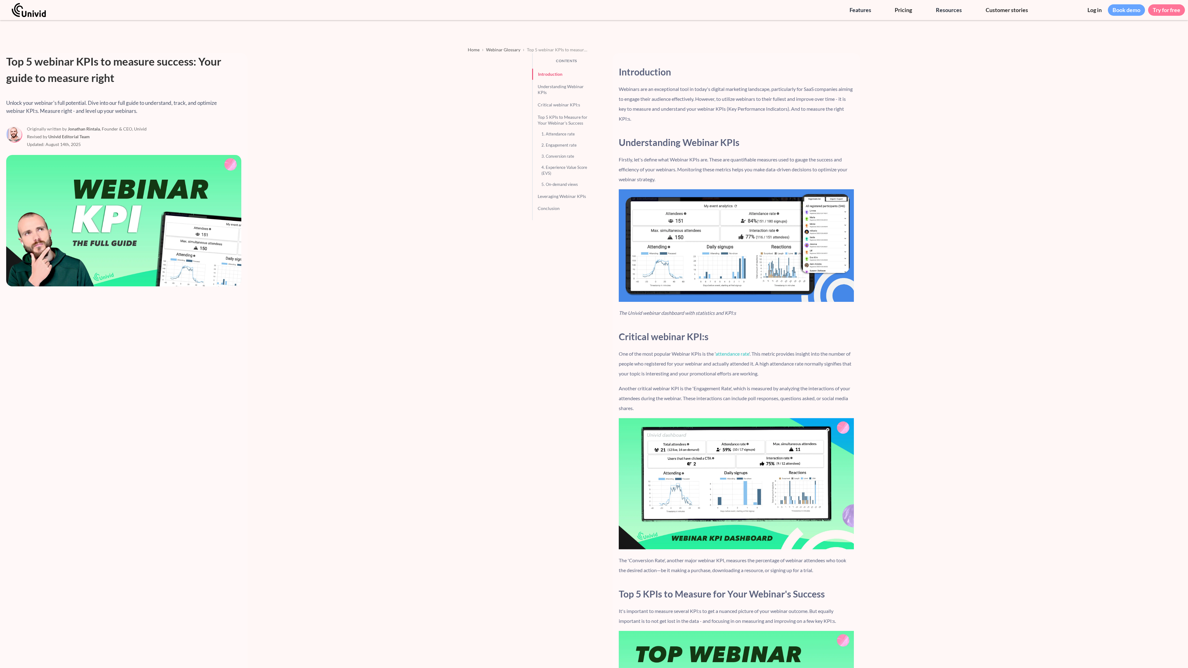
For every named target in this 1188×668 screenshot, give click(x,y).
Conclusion (549, 208)
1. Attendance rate (558, 133)
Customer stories (1007, 9)
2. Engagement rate (559, 145)
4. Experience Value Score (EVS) (564, 170)
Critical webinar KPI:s (559, 104)
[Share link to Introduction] (849, 71)
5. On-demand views (559, 184)
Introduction (550, 74)
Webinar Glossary (503, 49)
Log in (1094, 9)
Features (860, 9)
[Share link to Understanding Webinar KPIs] (849, 142)
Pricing (903, 9)
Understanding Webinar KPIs (561, 89)
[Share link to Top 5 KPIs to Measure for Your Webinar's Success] (849, 593)
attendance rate (732, 354)
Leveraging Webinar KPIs (562, 196)
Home (474, 49)
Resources (949, 9)
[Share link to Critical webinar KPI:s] (849, 336)
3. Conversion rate (557, 156)
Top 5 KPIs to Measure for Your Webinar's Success (563, 120)
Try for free (1166, 9)
